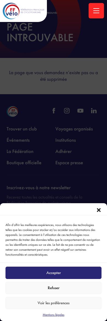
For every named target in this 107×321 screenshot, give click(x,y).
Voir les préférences (53, 303)
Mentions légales (53, 314)
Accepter (53, 272)
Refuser (54, 288)
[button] (99, 210)
